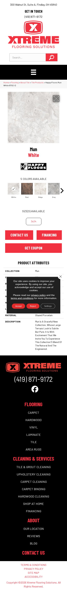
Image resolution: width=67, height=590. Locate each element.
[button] (51, 57)
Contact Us (19, 235)
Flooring (15, 82)
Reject (33, 306)
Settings (48, 306)
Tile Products (37, 82)
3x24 (33, 221)
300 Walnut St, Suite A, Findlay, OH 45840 (33, 4)
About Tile (25, 82)
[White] (13, 188)
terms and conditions (22, 298)
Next (61, 189)
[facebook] (35, 389)
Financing (49, 235)
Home (6, 82)
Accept (18, 306)
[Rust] (27, 188)
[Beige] (40, 188)
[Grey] (53, 188)
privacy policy (38, 295)
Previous (5, 189)
